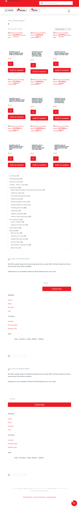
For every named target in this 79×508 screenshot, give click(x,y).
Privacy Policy (12, 325)
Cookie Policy (51, 497)
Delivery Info (12, 329)
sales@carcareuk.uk (24, 350)
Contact (10, 321)
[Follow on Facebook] (69, 502)
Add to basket (17, 70)
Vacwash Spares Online (25, 488)
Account (11, 307)
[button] (19, 35)
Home (10, 20)
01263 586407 (22, 344)
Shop (10, 304)
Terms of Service (39, 497)
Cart (9, 311)
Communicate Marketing (39, 490)
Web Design (52, 488)
